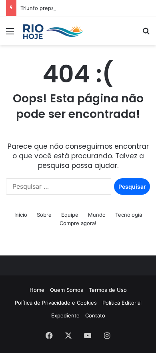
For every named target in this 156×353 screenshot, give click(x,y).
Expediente (65, 315)
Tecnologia (128, 214)
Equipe (69, 214)
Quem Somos (66, 290)
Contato (95, 315)
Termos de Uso (108, 290)
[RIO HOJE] (52, 31)
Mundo (97, 214)
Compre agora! (78, 223)
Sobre (44, 214)
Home (37, 290)
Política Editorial (122, 302)
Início (20, 214)
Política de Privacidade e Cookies (56, 302)
